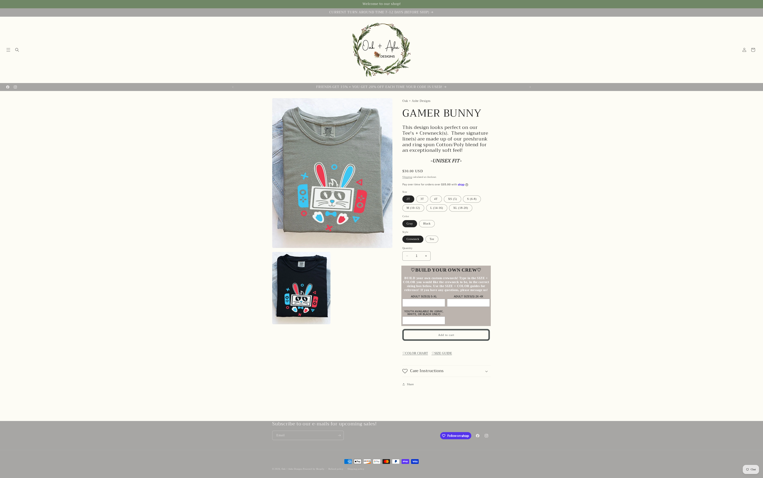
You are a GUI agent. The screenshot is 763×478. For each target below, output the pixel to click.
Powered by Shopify (313, 469)
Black (427, 223)
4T (436, 198)
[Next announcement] (530, 87)
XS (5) (452, 198)
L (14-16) (436, 207)
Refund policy (335, 469)
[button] (8, 49)
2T (408, 198)
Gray (410, 223)
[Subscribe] (339, 435)
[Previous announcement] (233, 87)
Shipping (407, 177)
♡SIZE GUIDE (442, 353)
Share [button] (410, 384)
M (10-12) (413, 207)
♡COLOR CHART (415, 353)
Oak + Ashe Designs (292, 469)
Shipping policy (356, 469)
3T (422, 198)
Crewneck (413, 239)
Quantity (407, 248)
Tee (432, 239)
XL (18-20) (460, 207)
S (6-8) (472, 198)
